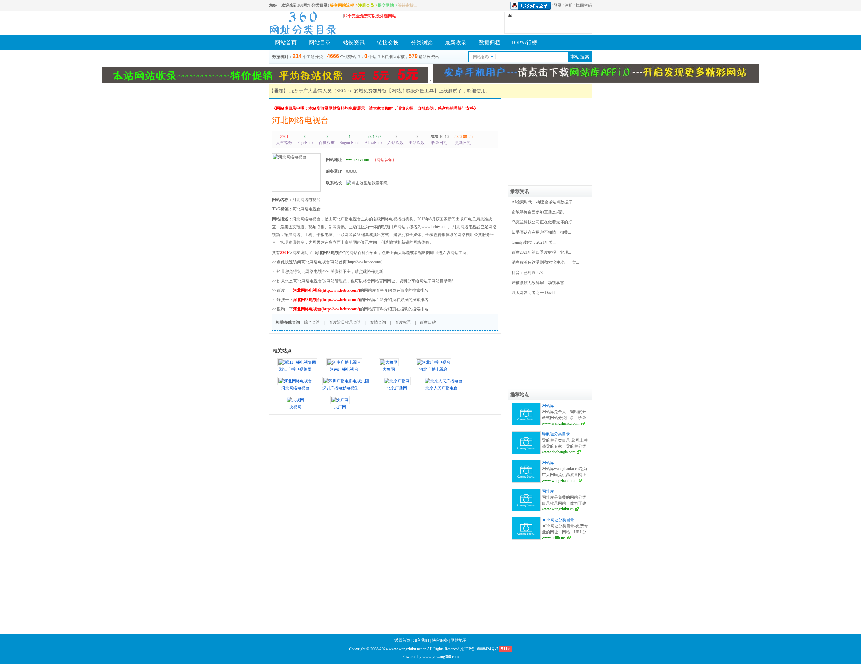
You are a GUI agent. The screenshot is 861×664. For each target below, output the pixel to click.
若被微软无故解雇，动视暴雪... (539, 282)
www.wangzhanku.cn (559, 480)
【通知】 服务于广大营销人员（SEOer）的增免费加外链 (328, 90)
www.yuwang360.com (440, 656)
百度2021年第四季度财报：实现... (541, 252)
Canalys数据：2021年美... (534, 242)
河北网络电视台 (300, 120)
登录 (558, 5)
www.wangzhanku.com (560, 423)
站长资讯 (354, 42)
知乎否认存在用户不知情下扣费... (541, 232)
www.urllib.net (554, 537)
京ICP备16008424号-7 (479, 649)
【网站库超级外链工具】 (413, 90)
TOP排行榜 (524, 42)
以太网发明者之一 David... (535, 292)
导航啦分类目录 (556, 434)
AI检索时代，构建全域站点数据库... (543, 202)
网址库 (548, 491)
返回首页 (402, 640)
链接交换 (388, 42)
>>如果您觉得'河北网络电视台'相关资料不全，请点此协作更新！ (329, 271)
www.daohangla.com (558, 452)
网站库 (548, 405)
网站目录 (320, 42)
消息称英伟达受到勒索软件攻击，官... (545, 262)
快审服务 (440, 640)
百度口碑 (428, 322)
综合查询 (312, 322)
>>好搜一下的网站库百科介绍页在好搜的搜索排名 (350, 299)
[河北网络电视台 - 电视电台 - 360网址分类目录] (302, 23)
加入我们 (421, 640)
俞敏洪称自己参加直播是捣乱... (539, 212)
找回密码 (584, 5)
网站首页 (286, 42)
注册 (569, 5)
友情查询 (378, 322)
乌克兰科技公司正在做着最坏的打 (542, 222)
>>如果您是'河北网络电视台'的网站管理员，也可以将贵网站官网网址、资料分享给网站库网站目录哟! (362, 281)
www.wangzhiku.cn (558, 509)
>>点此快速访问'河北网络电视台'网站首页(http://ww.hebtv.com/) (327, 262)
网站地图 (459, 640)
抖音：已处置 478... (529, 272)
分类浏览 (422, 42)
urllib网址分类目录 (558, 519)
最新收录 (455, 42)
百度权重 (403, 322)
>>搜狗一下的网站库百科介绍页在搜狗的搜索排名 (350, 309)
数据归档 (489, 42)
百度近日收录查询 (345, 322)
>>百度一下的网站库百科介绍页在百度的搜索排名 (350, 290)
